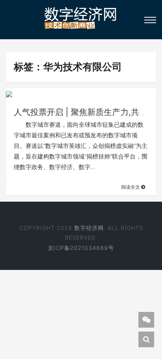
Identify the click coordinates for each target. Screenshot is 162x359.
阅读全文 (131, 187)
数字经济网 (89, 227)
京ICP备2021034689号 (81, 247)
